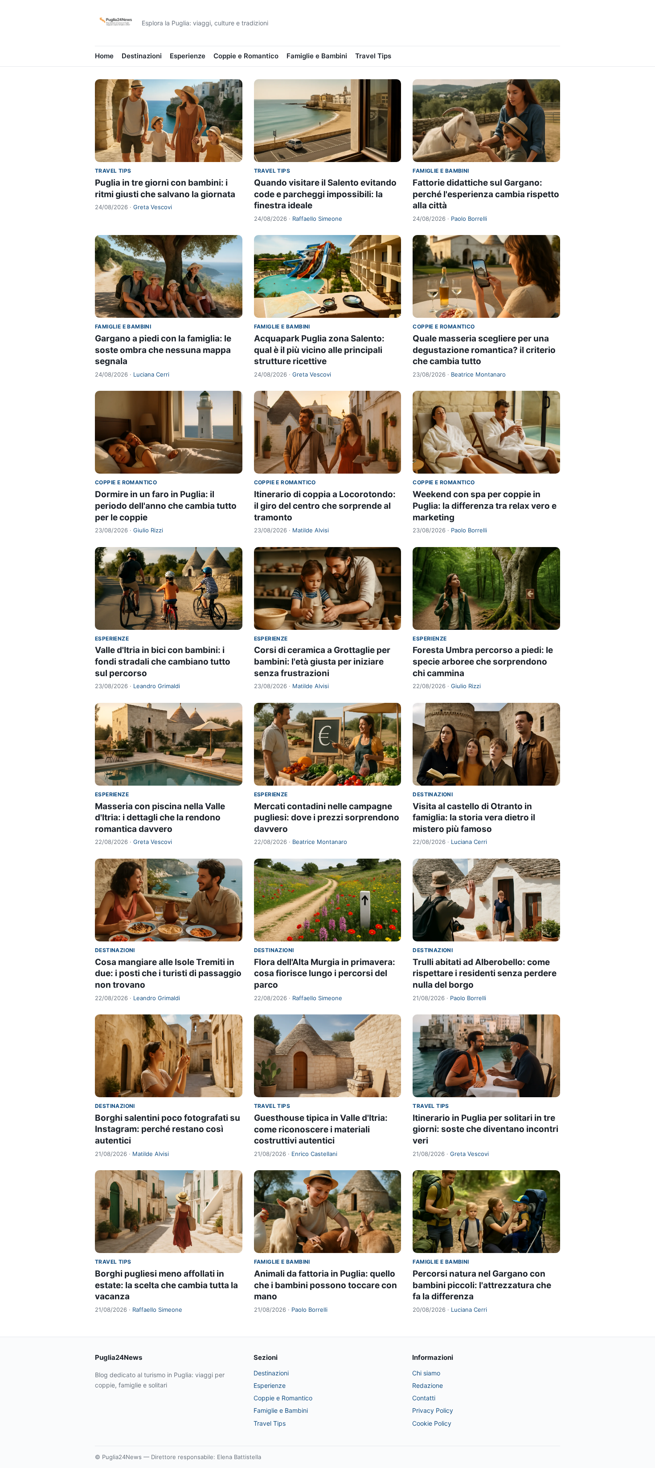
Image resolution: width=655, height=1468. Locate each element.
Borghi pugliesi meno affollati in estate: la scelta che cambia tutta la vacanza (166, 1285)
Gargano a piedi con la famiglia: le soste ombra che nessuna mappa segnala (163, 349)
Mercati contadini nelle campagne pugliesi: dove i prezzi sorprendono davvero (326, 817)
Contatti (423, 1398)
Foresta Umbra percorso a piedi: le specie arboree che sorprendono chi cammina (483, 661)
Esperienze (187, 56)
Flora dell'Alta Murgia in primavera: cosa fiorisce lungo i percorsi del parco (324, 973)
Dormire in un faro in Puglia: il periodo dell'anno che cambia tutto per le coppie (166, 505)
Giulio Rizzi (148, 530)
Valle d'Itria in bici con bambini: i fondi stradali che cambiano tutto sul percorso (162, 661)
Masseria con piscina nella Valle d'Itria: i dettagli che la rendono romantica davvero (160, 817)
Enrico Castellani (314, 1153)
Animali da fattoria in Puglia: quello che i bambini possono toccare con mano (325, 1285)
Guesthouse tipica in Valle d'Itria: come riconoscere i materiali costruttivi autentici (321, 1129)
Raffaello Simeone (317, 218)
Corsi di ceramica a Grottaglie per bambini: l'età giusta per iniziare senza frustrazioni (322, 661)
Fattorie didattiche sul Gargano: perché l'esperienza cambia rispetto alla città (486, 194)
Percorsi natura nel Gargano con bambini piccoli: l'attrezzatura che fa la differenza (482, 1285)
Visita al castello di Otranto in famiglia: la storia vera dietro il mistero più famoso (474, 817)
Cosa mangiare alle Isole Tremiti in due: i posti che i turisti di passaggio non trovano (168, 973)
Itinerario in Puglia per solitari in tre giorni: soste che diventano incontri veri (485, 1129)
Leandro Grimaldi (156, 685)
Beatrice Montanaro (478, 374)
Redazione (427, 1385)
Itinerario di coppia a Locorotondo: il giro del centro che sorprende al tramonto (325, 505)
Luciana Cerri (151, 374)
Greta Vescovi (152, 207)
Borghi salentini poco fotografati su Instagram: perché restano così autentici (167, 1129)
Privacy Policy (432, 1410)
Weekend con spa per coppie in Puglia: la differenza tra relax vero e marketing (485, 505)
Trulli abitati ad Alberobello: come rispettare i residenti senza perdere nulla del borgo (485, 973)
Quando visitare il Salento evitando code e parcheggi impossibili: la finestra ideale (325, 194)
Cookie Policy (431, 1423)
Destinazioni (142, 56)
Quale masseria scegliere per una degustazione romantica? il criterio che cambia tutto (484, 349)
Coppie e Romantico (245, 56)
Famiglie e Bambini (317, 56)
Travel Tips (373, 56)
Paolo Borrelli (469, 218)
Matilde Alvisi (310, 530)
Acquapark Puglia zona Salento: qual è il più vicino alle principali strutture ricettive (319, 349)
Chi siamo (426, 1373)
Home (104, 56)
